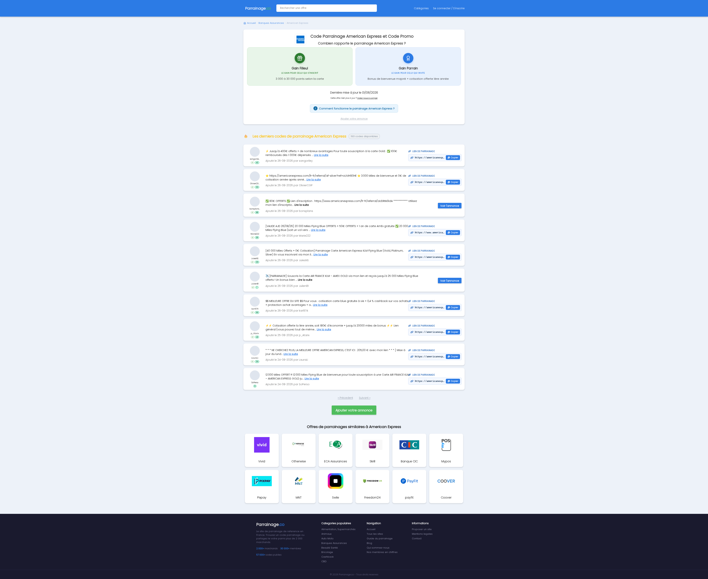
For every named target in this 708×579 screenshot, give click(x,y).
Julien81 (254, 283)
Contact (416, 538)
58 (257, 212)
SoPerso (254, 382)
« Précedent (345, 398)
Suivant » (364, 398)
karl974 (254, 308)
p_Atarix (255, 333)
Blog (369, 543)
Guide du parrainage (380, 538)
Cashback (327, 557)
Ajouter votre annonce (354, 118)
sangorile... (255, 159)
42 (257, 337)
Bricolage (327, 552)
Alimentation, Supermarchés (338, 529)
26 (257, 237)
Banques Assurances (271, 23)
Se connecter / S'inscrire (449, 8)
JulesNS (254, 258)
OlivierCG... (255, 183)
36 (257, 262)
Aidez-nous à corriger (367, 98)
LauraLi (254, 358)
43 (257, 162)
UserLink (255, 152)
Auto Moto (327, 538)
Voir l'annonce (449, 206)
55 (257, 312)
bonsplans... (254, 208)
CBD (324, 561)
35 (257, 187)
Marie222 (255, 234)
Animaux (326, 534)
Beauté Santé (329, 547)
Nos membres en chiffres (382, 552)
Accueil (251, 23)
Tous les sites (375, 534)
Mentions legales (422, 534)
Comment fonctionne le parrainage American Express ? (355, 108)
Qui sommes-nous (378, 547)
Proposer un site (422, 529)
